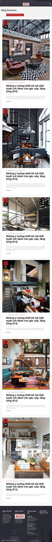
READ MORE (8, 101)
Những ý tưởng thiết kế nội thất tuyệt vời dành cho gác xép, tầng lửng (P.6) (25, 88)
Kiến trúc (23, 82)
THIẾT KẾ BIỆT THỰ (6, 514)
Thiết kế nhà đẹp (10, 82)
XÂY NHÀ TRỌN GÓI (18, 522)
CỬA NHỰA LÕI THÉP (6, 521)
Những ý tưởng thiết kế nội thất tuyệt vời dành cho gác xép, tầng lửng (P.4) (25, 239)
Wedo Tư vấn (18, 82)
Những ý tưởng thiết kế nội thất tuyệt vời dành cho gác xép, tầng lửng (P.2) (25, 398)
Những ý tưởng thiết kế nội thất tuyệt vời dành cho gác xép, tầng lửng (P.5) (25, 176)
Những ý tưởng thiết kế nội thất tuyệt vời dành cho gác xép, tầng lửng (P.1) (25, 486)
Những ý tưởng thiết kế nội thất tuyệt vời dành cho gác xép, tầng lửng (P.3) (25, 320)
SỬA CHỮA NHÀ (5, 522)
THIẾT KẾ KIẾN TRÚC (19, 519)
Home (4, 14)
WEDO (7, 540)
